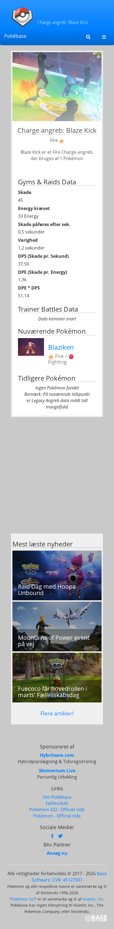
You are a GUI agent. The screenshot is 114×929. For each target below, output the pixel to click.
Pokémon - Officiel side (57, 816)
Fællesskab (57, 803)
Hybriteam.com (57, 755)
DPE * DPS (29, 288)
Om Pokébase (57, 797)
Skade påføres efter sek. (44, 224)
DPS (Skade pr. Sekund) (43, 256)
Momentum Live (57, 771)
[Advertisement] (57, 476)
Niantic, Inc (93, 899)
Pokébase (15, 36)
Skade (24, 192)
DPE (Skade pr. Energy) (42, 272)
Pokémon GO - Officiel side (57, 809)
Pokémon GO (23, 899)
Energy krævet (34, 208)
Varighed (28, 240)
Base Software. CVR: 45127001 (69, 876)
